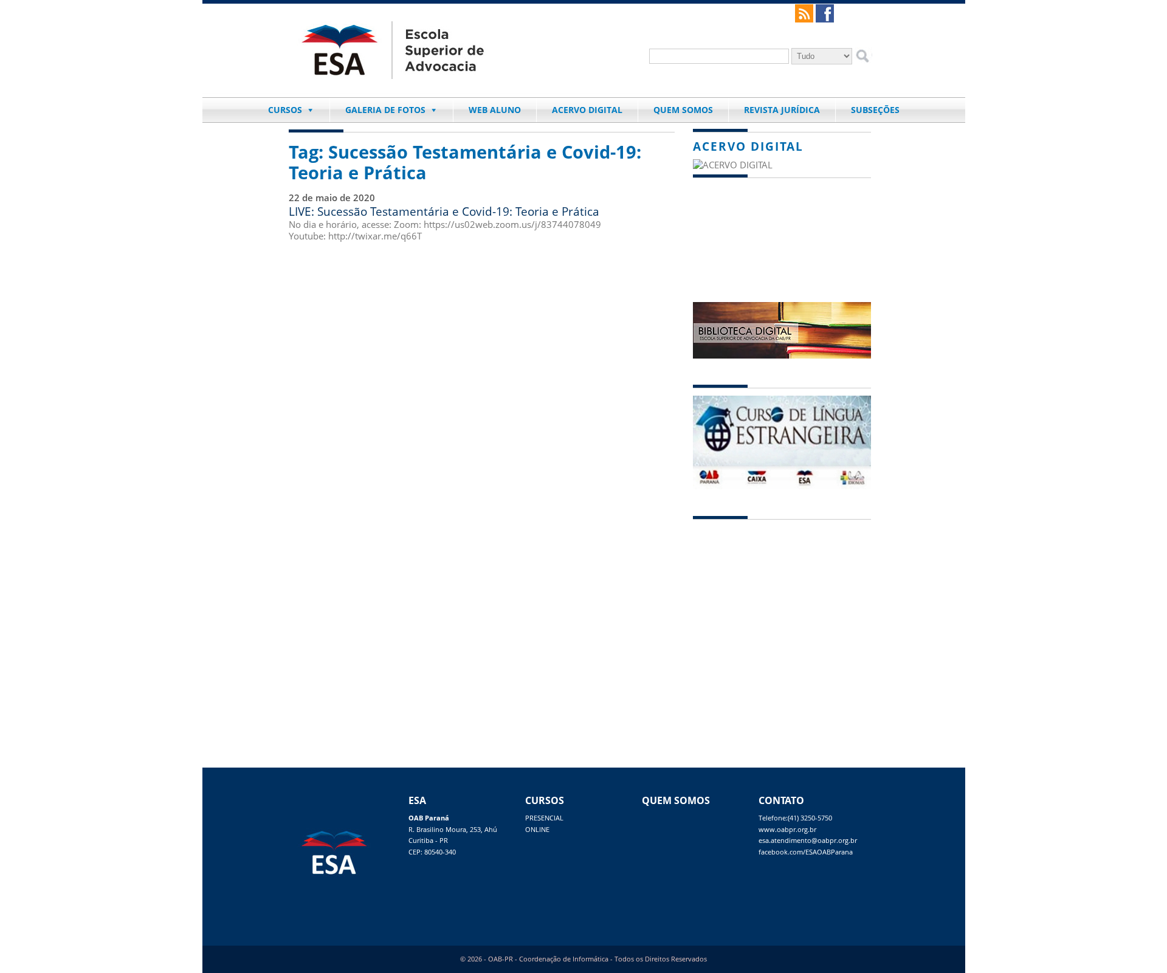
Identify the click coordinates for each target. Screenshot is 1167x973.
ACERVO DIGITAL (587, 109)
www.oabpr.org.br (787, 829)
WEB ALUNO (495, 109)
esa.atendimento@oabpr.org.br (808, 840)
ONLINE (537, 829)
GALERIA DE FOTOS (385, 109)
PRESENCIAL (544, 818)
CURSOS (285, 109)
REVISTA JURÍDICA (782, 109)
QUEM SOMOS (683, 109)
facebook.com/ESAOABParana (806, 852)
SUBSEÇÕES (875, 109)
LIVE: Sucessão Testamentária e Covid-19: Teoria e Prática (444, 211)
